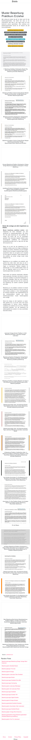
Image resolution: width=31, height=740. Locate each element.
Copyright (26, 737)
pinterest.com (9, 654)
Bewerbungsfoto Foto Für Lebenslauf (11, 719)
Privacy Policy (17, 737)
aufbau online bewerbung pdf (15, 37)
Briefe (15, 1)
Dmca (4, 737)
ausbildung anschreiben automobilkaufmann (15, 34)
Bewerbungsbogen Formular (8, 668)
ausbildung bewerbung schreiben (15, 30)
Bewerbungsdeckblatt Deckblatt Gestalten (12, 703)
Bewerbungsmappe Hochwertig (9, 683)
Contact (10, 737)
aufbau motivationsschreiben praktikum (15, 39)
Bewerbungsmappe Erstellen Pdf (9, 694)
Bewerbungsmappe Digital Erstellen (10, 697)
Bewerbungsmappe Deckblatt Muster (10, 709)
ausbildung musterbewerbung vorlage (15, 41)
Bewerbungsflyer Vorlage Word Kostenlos (12, 712)
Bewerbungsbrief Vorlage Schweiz (10, 700)
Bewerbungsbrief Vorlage (8, 671)
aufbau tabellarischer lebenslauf (15, 46)
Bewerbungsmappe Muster (8, 677)
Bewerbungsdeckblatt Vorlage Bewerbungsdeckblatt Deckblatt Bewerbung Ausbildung (14, 715)
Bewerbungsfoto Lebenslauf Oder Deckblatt (12, 674)
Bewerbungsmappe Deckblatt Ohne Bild (11, 680)
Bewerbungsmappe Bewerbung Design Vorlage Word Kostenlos (14, 662)
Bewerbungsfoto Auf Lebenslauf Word (11, 689)
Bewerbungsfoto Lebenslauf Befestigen (11, 686)
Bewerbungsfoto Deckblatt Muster (10, 666)
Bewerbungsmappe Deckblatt (9, 691)
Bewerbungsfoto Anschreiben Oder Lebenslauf (13, 706)
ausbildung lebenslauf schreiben (15, 43)
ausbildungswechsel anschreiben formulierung (15, 32)
